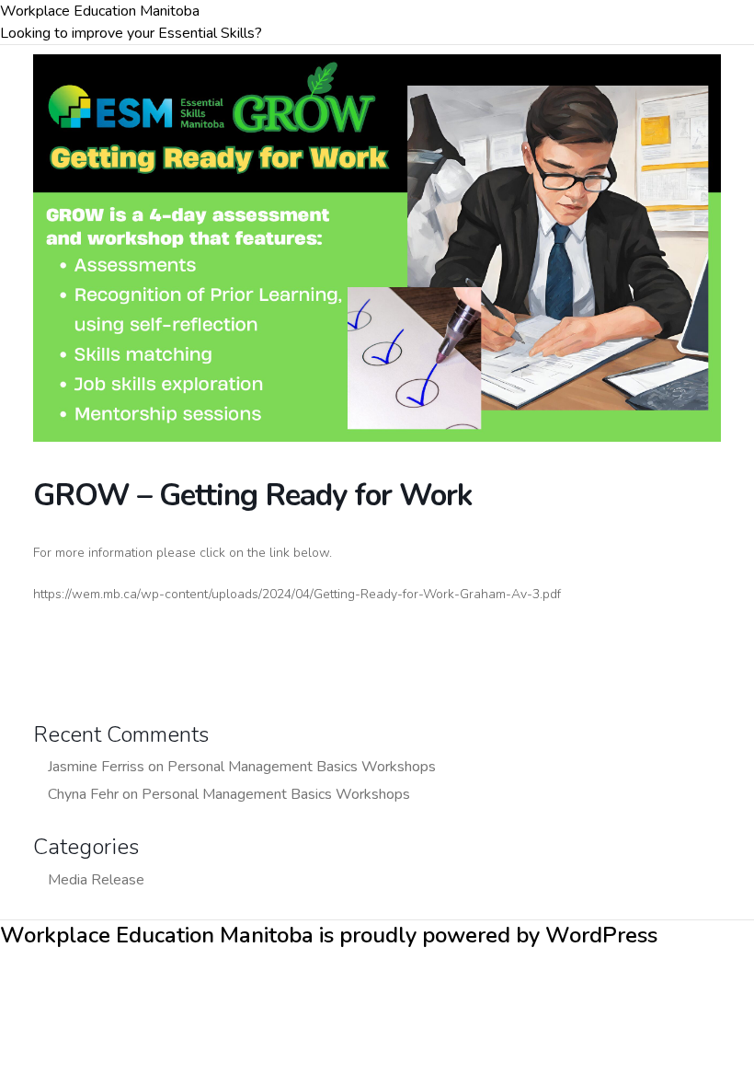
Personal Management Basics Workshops (301, 767)
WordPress (601, 935)
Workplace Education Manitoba (100, 11)
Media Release (96, 880)
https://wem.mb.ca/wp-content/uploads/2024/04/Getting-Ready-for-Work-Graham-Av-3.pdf (297, 594)
